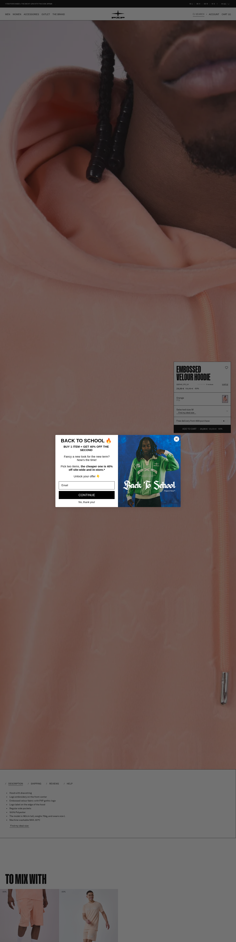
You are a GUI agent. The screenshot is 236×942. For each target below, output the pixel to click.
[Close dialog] (176, 439)
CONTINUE (87, 495)
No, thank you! (87, 502)
